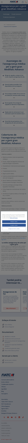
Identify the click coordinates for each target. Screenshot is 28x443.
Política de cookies (14, 217)
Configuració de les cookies (14, 228)
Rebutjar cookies (14, 221)
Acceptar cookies (14, 225)
